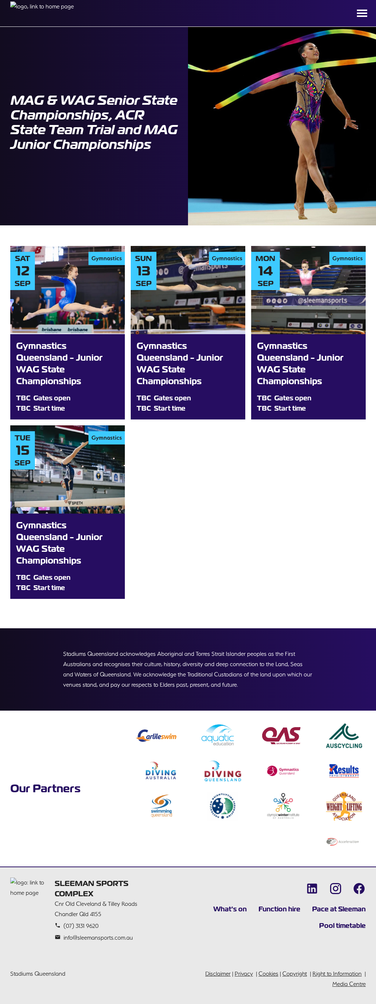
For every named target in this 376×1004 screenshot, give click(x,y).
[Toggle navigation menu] (362, 13)
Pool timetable (342, 925)
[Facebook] (359, 888)
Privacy (244, 973)
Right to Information (337, 973)
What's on (230, 909)
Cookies (268, 973)
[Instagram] (335, 888)
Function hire (279, 909)
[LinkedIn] (312, 888)
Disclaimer (218, 973)
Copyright (294, 973)
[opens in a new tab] (156, 735)
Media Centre (349, 983)
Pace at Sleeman (339, 909)
